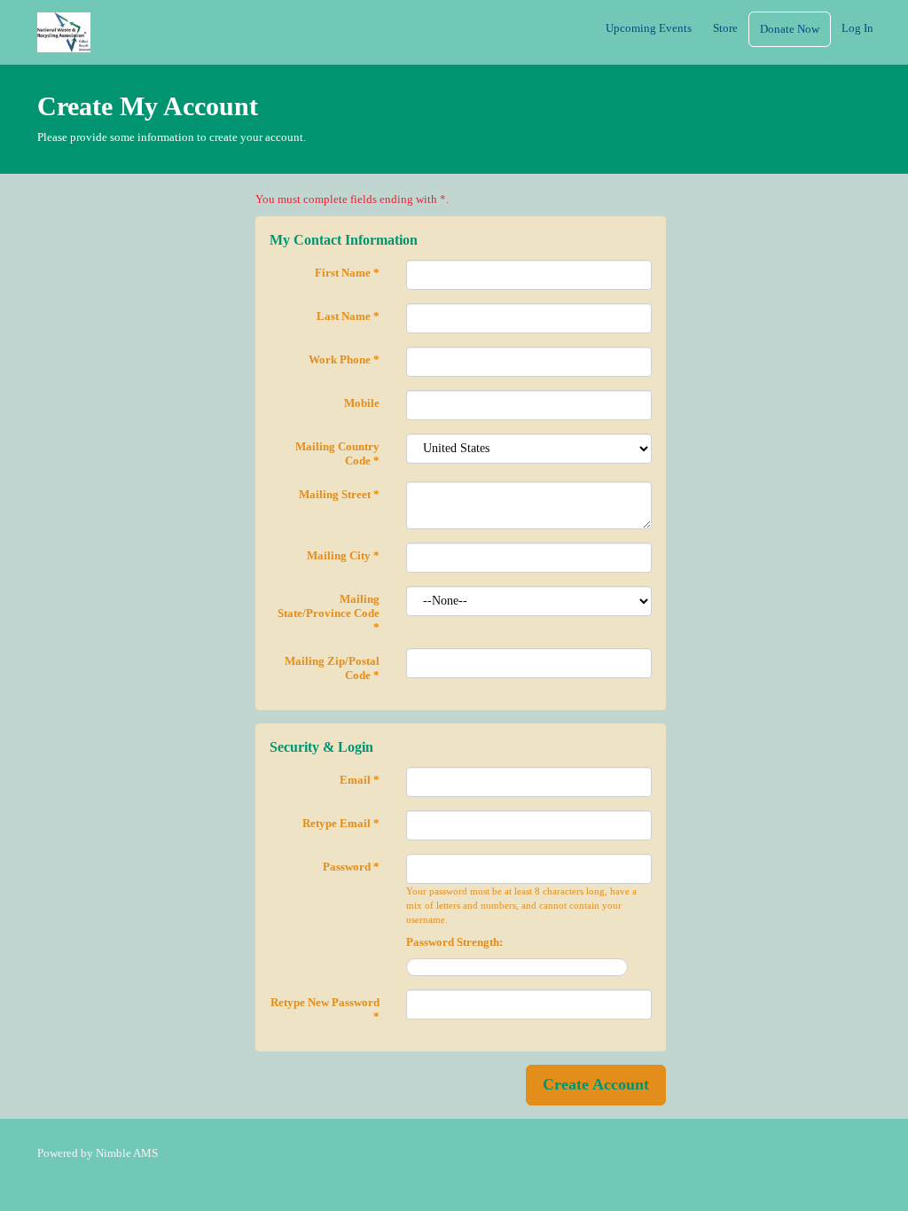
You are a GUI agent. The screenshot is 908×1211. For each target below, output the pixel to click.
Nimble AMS (127, 1153)
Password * (351, 866)
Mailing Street (339, 494)
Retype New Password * (325, 1009)
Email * (360, 779)
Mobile (362, 403)
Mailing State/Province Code (329, 613)
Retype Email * (341, 823)
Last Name (348, 316)
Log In (857, 28)
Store (725, 28)
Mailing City (343, 555)
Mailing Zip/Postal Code (332, 668)
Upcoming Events (649, 28)
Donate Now (789, 28)
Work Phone (344, 359)
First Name (347, 272)
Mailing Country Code (337, 453)
